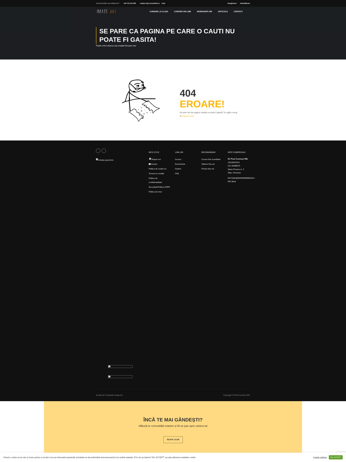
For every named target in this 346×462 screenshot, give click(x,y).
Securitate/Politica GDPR (159, 187)
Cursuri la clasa (159, 11)
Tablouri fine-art (208, 164)
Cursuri (178, 159)
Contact (238, 11)
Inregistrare (232, 3)
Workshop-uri (204, 11)
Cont (163, 3)
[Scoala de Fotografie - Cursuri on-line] (106, 12)
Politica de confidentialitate (155, 180)
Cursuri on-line (182, 11)
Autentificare (245, 3)
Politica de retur (155, 192)
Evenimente (180, 164)
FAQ (177, 173)
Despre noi (156, 159)
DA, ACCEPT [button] (335, 457)
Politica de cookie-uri (157, 169)
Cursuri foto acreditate (210, 159)
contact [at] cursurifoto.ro (150, 3)
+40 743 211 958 (129, 3)
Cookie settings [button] (320, 457)
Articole (223, 11)
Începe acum (173, 440)
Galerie (178, 169)
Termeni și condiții (156, 173)
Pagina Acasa (188, 116)
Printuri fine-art (207, 169)
